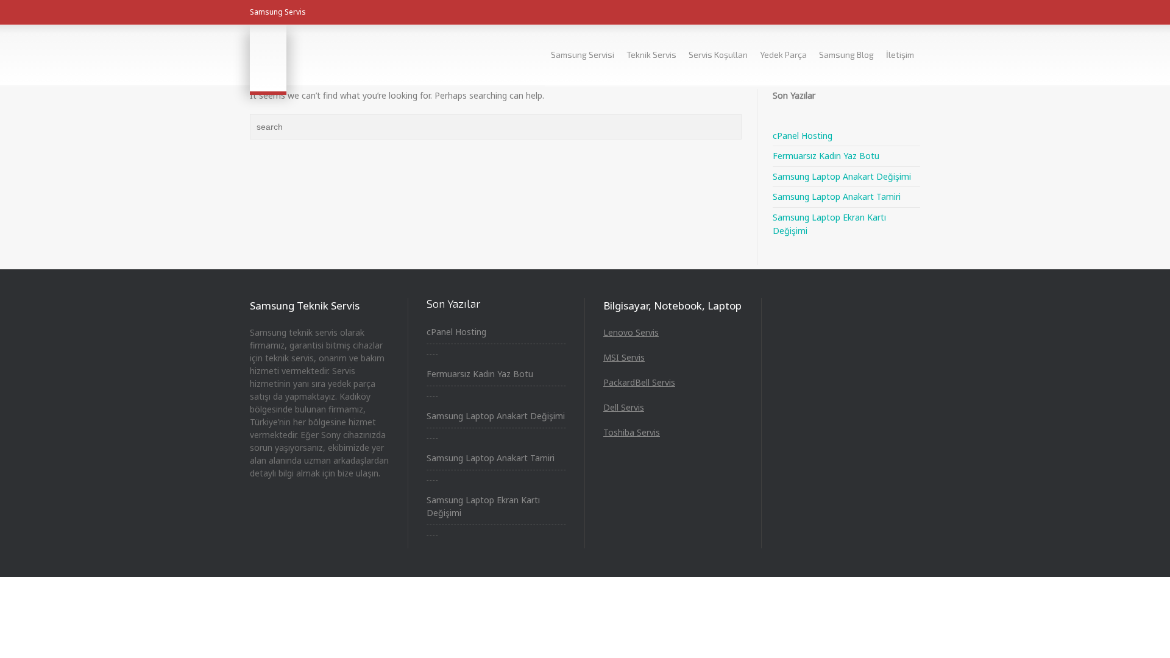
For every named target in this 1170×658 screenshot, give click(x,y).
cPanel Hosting (802, 135)
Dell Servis (623, 407)
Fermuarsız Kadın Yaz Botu (826, 155)
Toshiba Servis (631, 432)
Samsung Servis (278, 12)
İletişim (900, 54)
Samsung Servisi (582, 54)
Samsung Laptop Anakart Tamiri (837, 196)
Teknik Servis (651, 54)
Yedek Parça (783, 54)
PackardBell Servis (639, 382)
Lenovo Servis (631, 332)
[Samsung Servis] (268, 57)
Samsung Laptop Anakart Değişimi (842, 176)
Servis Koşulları (718, 54)
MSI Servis (624, 357)
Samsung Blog (846, 54)
